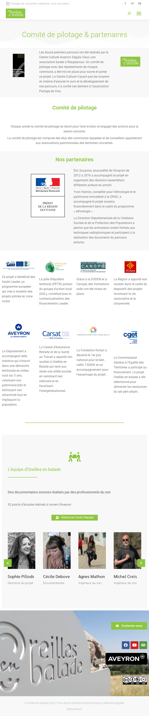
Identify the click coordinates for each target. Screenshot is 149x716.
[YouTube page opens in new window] (139, 3)
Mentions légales (114, 703)
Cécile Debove (56, 576)
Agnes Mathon (91, 576)
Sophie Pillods (21, 576)
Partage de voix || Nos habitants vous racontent (40, 3)
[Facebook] (126, 645)
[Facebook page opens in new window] (125, 3)
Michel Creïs (125, 576)
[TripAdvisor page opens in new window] (132, 3)
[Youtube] (134, 645)
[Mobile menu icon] (139, 13)
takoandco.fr (74, 709)
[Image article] (21, 550)
